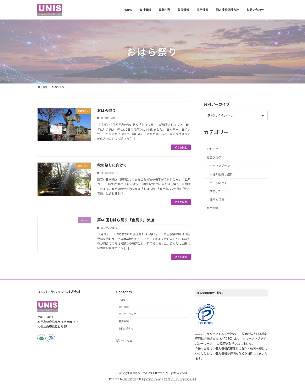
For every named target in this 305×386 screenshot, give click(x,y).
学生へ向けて (218, 183)
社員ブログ (214, 157)
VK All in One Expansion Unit (180, 378)
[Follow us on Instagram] (51, 338)
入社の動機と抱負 (221, 174)
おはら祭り (106, 110)
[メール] (41, 338)
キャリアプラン (220, 166)
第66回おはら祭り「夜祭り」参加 (125, 219)
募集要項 (124, 321)
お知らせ (212, 149)
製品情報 (212, 208)
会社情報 (124, 306)
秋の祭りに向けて (112, 165)
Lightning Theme (151, 378)
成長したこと (218, 191)
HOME (122, 299)
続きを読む (181, 147)
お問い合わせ (126, 328)
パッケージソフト (129, 314)
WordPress (130, 378)
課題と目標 (217, 199)
